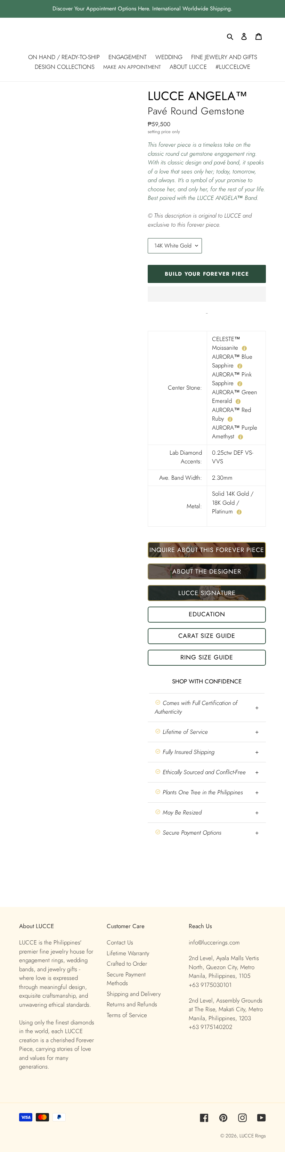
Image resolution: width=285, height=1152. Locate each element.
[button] (207, 294)
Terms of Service (127, 1015)
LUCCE (247, 1135)
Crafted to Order (127, 963)
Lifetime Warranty (128, 953)
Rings (260, 1135)
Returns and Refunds (132, 1004)
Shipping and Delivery (134, 994)
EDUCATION (207, 614)
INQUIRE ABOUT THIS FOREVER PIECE (206, 549)
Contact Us (120, 942)
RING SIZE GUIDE (206, 657)
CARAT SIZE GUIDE (206, 635)
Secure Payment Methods (126, 979)
